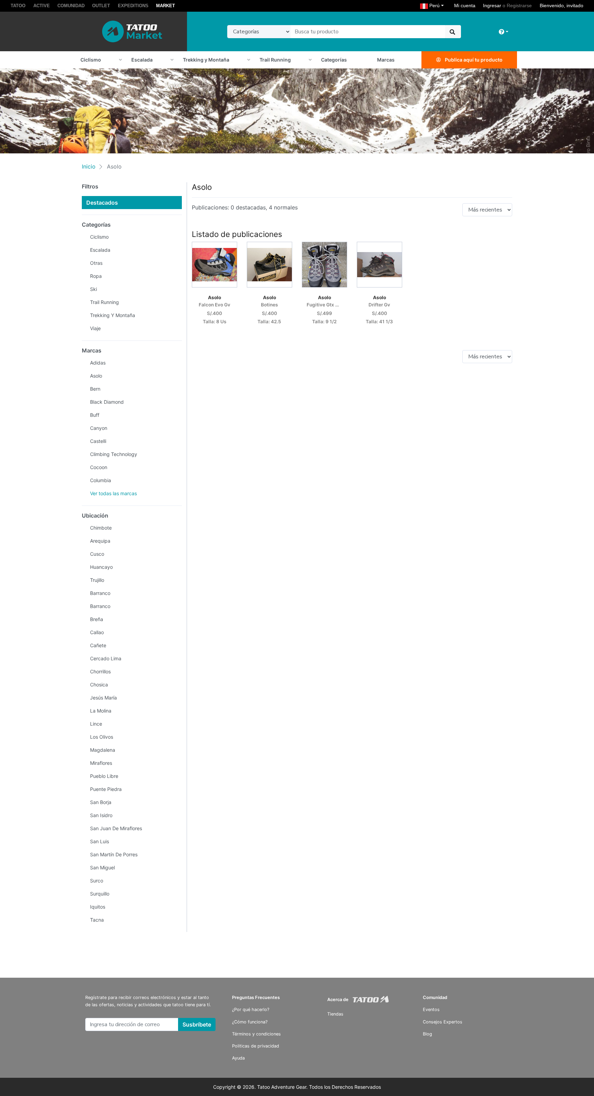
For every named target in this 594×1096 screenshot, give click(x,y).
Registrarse (519, 5)
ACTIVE (41, 5)
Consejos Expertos (442, 1021)
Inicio (89, 166)
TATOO (18, 5)
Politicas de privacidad (255, 1046)
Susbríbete (197, 1024)
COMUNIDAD (71, 5)
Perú (437, 5)
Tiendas (335, 1014)
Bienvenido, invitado (561, 5)
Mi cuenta (464, 5)
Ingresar (492, 5)
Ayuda (238, 1058)
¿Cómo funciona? (249, 1021)
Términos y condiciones (256, 1034)
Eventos (431, 1009)
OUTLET (101, 5)
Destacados (102, 202)
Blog (427, 1034)
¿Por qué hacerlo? (250, 1009)
